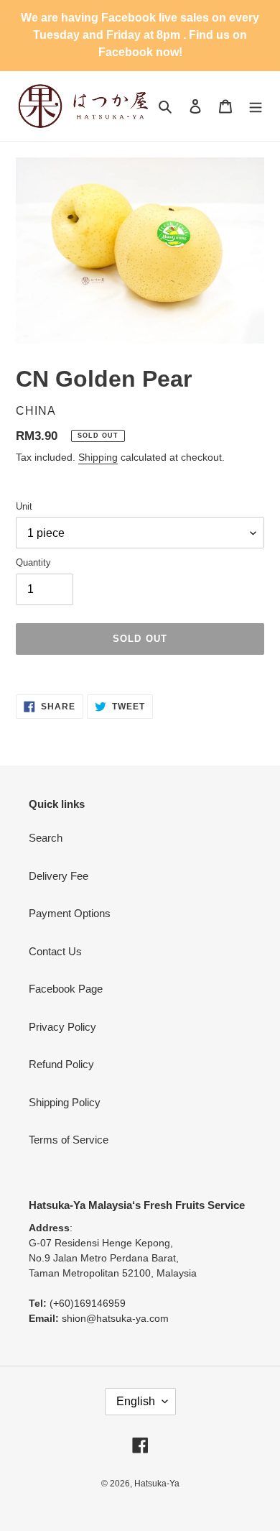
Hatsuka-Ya (156, 1484)
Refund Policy (61, 1064)
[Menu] (256, 106)
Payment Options (70, 913)
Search (45, 838)
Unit (24, 506)
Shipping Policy (65, 1102)
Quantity (33, 562)
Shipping (98, 457)
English (135, 1401)
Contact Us (55, 951)
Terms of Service (68, 1140)
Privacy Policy (62, 1027)
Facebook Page (66, 989)
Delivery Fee (58, 876)
